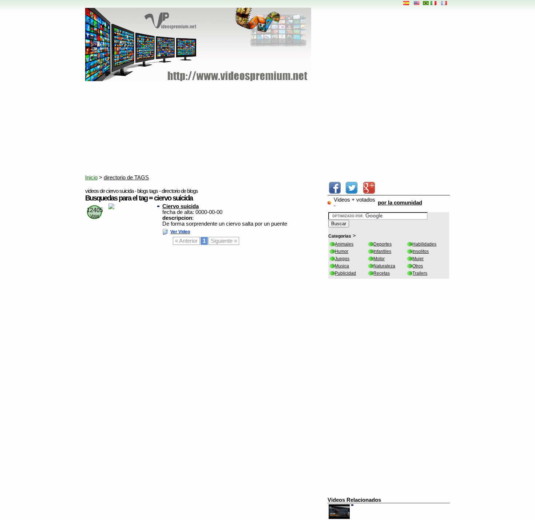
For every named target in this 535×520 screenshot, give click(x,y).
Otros (417, 266)
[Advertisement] (261, 129)
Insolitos (420, 251)
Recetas (381, 273)
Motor (379, 258)
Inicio (91, 177)
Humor (341, 251)
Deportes (382, 244)
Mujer (418, 258)
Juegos (342, 258)
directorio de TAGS (126, 177)
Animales (344, 244)
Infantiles (382, 251)
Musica (342, 266)
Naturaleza (384, 266)
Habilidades (424, 244)
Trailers (419, 273)
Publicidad (345, 273)
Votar (94, 216)
